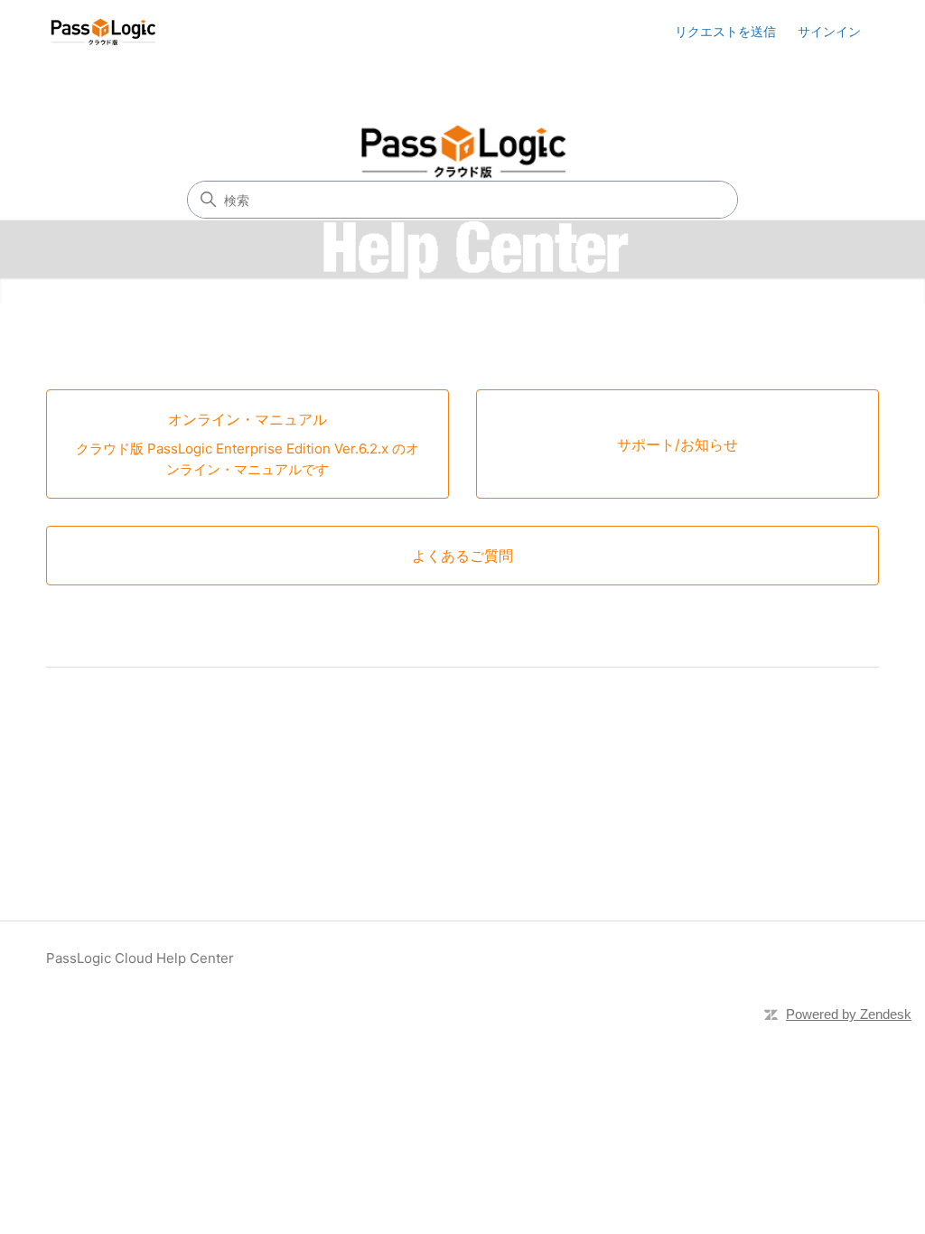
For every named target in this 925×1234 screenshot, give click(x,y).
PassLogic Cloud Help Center (140, 958)
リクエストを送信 (725, 31)
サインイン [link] (829, 31)
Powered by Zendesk (848, 1014)
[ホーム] (103, 32)
